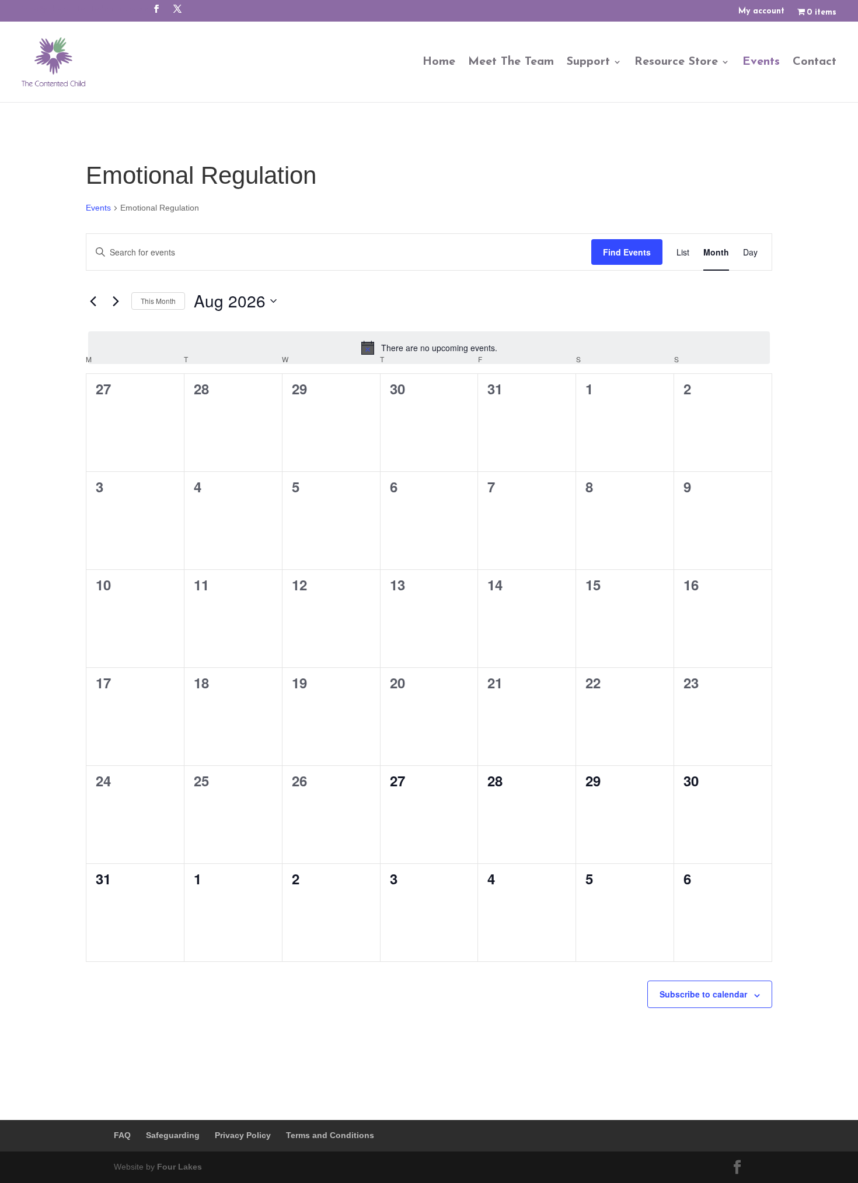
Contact (814, 62)
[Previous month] (93, 301)
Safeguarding (173, 1135)
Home (439, 62)
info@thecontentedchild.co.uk (85, 9)
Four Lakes (179, 1166)
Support (588, 62)
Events (761, 62)
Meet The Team (511, 62)
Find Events (627, 252)
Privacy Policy (243, 1135)
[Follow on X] (177, 9)
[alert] (429, 347)
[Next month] (116, 301)
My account (761, 12)
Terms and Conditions (330, 1135)
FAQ (122, 1135)
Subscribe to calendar (703, 994)
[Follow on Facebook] (156, 9)
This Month (158, 301)
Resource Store (676, 62)
